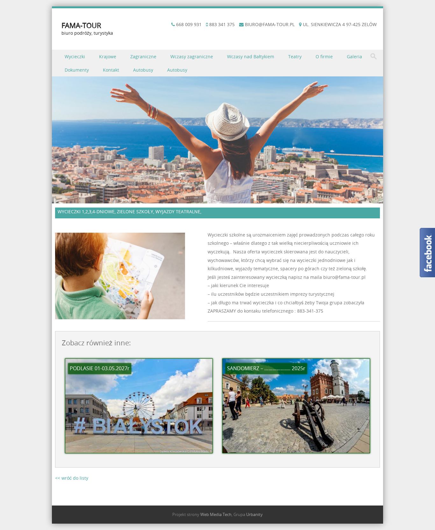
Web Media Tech (216, 514)
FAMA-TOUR (81, 25)
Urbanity (254, 514)
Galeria (354, 56)
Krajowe (107, 56)
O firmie (324, 56)
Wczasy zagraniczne (191, 56)
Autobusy (143, 70)
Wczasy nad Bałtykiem (250, 56)
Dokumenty (77, 70)
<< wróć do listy (71, 478)
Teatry (295, 56)
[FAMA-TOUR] (217, 200)
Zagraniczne (143, 56)
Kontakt (111, 70)
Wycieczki (75, 56)
